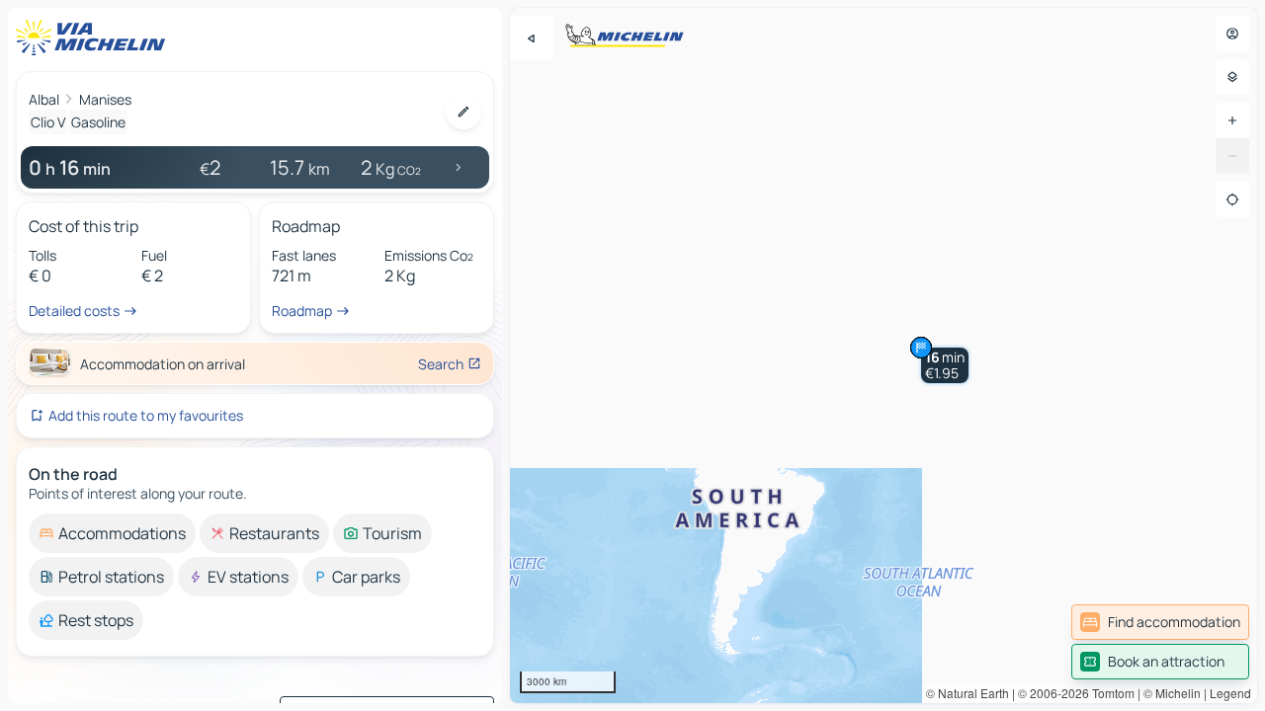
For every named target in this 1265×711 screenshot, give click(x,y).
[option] (112, 533)
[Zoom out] (1232, 156)
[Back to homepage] (95, 37)
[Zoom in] (1232, 120)
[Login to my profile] (1232, 33)
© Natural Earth (967, 692)
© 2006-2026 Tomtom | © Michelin (1109, 692)
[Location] (1232, 199)
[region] (883, 355)
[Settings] (1232, 77)
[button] (945, 365)
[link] (1160, 622)
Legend (1230, 692)
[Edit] (463, 111)
